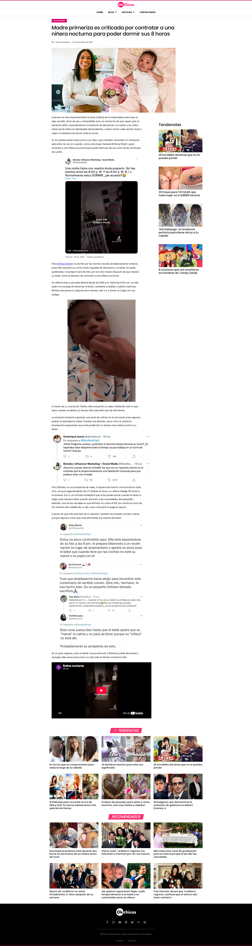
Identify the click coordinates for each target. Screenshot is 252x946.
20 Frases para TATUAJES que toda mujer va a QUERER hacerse (179, 193)
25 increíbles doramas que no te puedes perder (179, 156)
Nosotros (132, 941)
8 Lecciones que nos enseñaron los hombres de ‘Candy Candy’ (179, 271)
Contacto (119, 941)
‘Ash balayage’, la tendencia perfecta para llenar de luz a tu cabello (178, 232)
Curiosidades (59, 20)
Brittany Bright (65, 264)
